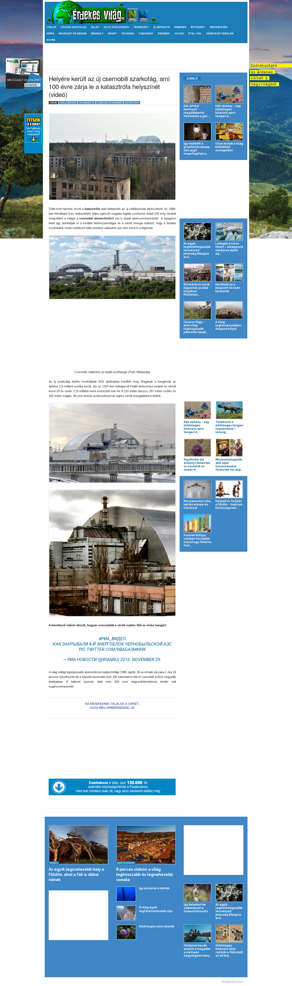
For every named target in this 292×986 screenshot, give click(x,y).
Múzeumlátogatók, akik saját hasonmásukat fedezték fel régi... (229, 464)
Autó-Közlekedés (116, 27)
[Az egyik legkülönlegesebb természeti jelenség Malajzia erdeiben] (198, 231)
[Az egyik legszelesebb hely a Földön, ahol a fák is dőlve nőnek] (78, 844)
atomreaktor (86, 102)
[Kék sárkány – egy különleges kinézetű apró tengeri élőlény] (229, 94)
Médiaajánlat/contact (232, 981)
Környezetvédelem (220, 33)
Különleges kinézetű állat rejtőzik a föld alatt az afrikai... (229, 950)
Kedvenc (54, 862)
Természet (141, 27)
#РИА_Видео (112, 638)
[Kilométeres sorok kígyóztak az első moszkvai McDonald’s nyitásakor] (198, 272)
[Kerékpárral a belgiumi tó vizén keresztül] (229, 272)
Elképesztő (161, 27)
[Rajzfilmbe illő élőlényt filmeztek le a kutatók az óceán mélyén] (198, 447)
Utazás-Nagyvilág (74, 27)
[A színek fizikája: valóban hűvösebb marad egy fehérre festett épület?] (198, 523)
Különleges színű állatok (156, 926)
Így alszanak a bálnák (154, 888)
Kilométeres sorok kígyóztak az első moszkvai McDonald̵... (197, 289)
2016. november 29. (140, 659)
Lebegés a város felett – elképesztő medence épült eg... (229, 248)
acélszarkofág (68, 102)
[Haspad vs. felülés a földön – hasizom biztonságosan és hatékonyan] (229, 489)
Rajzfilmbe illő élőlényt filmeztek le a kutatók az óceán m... (197, 464)
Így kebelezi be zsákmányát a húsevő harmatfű (196, 908)
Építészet (198, 27)
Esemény (164, 33)
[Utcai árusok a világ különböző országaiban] (229, 131)
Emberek (180, 27)
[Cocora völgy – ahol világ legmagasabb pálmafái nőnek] (198, 310)
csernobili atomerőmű (110, 102)
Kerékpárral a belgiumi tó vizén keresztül (227, 288)
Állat (95, 27)
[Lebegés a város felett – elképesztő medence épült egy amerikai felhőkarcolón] (229, 231)
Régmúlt (97, 33)
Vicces (179, 33)
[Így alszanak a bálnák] (126, 894)
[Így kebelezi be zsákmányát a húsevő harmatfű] (198, 892)
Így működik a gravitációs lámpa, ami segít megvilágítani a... (197, 148)
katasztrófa (132, 102)
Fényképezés (218, 27)
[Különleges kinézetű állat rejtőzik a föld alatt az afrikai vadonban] (229, 933)
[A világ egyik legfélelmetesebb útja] (126, 913)
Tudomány (146, 33)
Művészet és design (73, 33)
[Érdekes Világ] (146, 12)
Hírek (50, 33)
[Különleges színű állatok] (126, 932)
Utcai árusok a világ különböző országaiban (229, 147)
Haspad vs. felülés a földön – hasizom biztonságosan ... (228, 504)
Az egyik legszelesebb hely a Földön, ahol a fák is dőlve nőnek (76, 874)
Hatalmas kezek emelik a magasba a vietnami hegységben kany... (198, 950)
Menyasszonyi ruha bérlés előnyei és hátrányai (197, 504)
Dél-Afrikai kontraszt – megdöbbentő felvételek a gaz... (197, 111)
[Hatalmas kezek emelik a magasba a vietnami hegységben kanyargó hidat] (198, 933)
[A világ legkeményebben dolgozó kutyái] (229, 310)
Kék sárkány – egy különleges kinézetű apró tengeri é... (228, 111)
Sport (112, 33)
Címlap (51, 27)
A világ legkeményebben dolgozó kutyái (228, 325)
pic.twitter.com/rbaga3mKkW (112, 649)
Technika (127, 33)
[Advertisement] (146, 56)
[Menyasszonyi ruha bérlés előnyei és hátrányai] (198, 489)
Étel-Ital (195, 33)
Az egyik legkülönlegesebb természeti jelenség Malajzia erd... (197, 250)
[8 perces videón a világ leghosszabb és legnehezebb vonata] (146, 844)
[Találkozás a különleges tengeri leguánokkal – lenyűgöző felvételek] (229, 410)
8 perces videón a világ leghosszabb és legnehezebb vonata (144, 874)
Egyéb (51, 40)
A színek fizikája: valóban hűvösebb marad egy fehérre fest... (197, 540)
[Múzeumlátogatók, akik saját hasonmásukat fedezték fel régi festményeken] (229, 447)
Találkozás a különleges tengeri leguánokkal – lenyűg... (229, 427)
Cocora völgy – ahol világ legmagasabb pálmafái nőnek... (196, 327)
